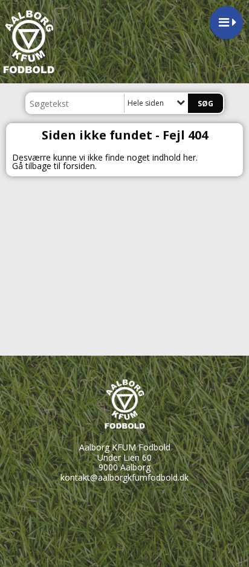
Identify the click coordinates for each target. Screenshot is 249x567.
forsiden (79, 165)
